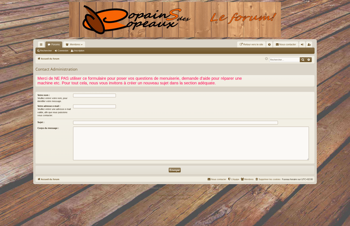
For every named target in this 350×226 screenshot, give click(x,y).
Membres (75, 44)
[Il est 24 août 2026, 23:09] (266, 58)
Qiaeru (190, 195)
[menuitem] (251, 44)
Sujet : (40, 122)
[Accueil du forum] (175, 19)
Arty (168, 191)
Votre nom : (43, 95)
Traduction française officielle (170, 195)
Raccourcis (42, 45)
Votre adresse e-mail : (48, 106)
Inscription (79, 50)
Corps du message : (48, 128)
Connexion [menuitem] (303, 45)
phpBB (165, 188)
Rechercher (46, 50)
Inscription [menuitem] (310, 45)
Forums (55, 44)
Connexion (63, 50)
